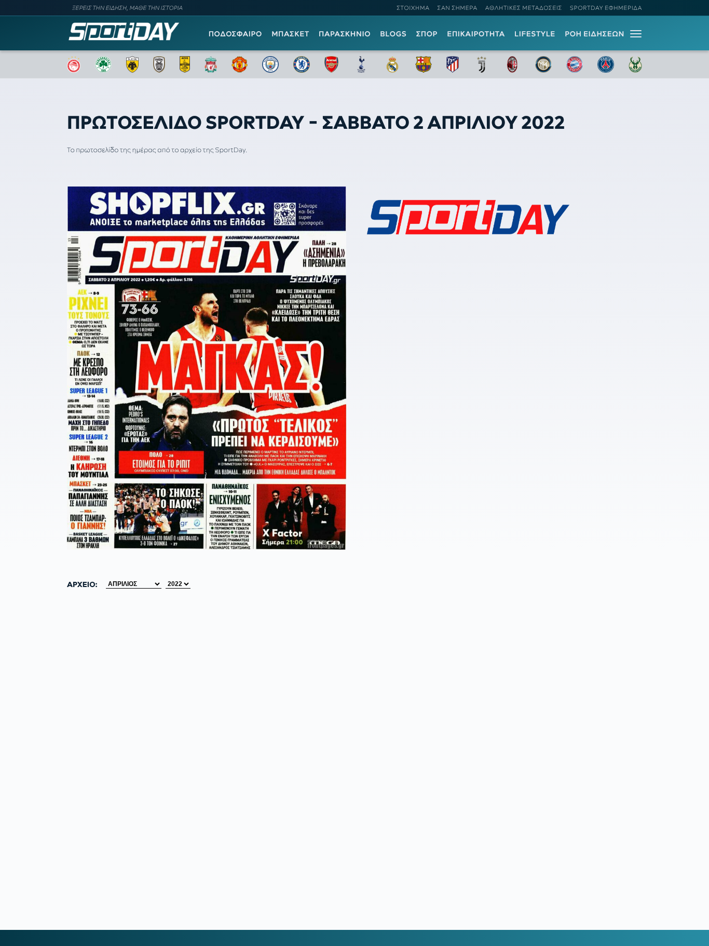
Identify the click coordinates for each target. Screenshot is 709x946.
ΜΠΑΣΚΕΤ (290, 33)
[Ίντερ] (543, 64)
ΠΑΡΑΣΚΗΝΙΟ (345, 33)
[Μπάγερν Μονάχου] (574, 64)
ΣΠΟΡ (427, 33)
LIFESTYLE (534, 33)
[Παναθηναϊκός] (103, 64)
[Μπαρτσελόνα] (423, 64)
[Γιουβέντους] (481, 64)
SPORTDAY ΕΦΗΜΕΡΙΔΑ (606, 7)
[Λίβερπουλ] (210, 64)
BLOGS (393, 33)
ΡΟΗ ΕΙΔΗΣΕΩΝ (594, 33)
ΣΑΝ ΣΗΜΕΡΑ (458, 7)
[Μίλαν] (512, 64)
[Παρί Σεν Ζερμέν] (605, 64)
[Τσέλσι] (301, 64)
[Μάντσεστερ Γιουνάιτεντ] (239, 64)
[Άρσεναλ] (331, 64)
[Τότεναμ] (361, 64)
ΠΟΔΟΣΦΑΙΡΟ (235, 33)
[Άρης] (185, 64)
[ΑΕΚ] (132, 64)
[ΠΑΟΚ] (159, 64)
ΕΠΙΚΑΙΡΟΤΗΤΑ (476, 33)
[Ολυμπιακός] (73, 64)
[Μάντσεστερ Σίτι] (270, 64)
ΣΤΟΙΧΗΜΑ (413, 7)
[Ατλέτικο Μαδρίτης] (452, 64)
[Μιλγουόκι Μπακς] (635, 64)
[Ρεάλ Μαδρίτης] (392, 64)
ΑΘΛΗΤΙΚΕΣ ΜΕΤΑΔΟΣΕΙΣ (523, 7)
